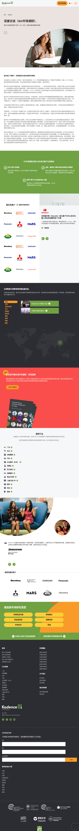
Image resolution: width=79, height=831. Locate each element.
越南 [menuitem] (3, 792)
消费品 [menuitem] (4, 683)
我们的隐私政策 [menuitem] (44, 692)
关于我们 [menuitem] (42, 678)
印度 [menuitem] (3, 775)
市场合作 (18, 625)
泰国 (6, 316)
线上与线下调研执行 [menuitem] (7, 659)
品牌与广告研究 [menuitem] (6, 657)
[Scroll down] (5, 32)
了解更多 (46, 228)
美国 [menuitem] (3, 790)
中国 (6, 302)
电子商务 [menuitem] (4, 685)
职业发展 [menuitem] (42, 683)
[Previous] (43, 238)
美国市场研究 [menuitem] (43, 669)
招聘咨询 (49, 620)
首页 (5, 15)
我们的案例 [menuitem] (43, 680)
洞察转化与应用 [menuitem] (6, 662)
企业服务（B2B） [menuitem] (7, 680)
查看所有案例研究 (24, 205)
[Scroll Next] (14, 564)
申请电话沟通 (18, 615)
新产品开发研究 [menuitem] (6, 655)
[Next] (47, 238)
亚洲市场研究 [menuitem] (43, 657)
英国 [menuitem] (3, 787)
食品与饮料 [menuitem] (5, 690)
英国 (6, 318)
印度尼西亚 (8, 306)
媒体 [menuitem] (3, 694)
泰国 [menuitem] (3, 785)
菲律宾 (7, 311)
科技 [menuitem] (3, 697)
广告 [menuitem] (3, 671)
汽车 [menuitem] (3, 678)
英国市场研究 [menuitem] (43, 666)
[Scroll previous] (9, 564)
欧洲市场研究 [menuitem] (43, 664)
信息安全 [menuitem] (42, 694)
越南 (6, 323)
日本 (6, 309)
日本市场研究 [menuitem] (43, 659)
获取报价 (49, 615)
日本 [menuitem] (3, 773)
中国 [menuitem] (3, 771)
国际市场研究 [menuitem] (43, 652)
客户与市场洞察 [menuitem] (6, 652)
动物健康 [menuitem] (4, 673)
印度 (6, 304)
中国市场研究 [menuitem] (43, 655)
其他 (49, 625)
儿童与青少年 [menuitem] (5, 692)
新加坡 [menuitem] (4, 782)
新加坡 (7, 313)
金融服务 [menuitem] (4, 687)
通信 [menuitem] (3, 699)
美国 (6, 320)
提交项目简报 (62, 3)
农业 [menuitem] (3, 675)
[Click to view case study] (59, 199)
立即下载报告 (12, 387)
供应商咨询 (18, 620)
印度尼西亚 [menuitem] (5, 778)
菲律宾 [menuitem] (4, 780)
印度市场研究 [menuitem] (43, 662)
